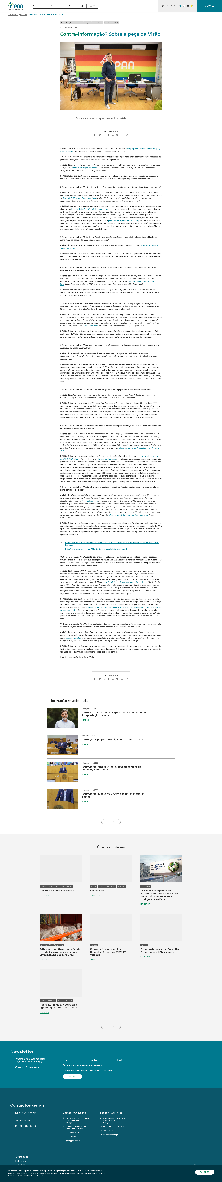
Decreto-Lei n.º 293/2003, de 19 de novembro (91, 209)
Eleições (87, 23)
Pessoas (69, 1001)
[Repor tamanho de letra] (171, 5)
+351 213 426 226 (72, 1133)
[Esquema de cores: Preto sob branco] (184, 6)
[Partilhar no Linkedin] (112, 135)
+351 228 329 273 (110, 1131)
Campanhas (145, 886)
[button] (209, 6)
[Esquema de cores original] (180, 6)
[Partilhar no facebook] (95, 135)
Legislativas (97, 23)
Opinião (51, 886)
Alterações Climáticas (107, 886)
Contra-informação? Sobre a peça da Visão (46, 14)
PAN (50, 945)
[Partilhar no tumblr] (108, 135)
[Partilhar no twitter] (100, 135)
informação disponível (106, 459)
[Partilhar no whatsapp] (104, 135)
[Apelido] (102, 1060)
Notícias (23, 14)
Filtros (95, 6)
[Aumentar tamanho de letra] (175, 5)
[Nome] (76, 1060)
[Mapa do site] (163, 5)
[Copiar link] (126, 135)
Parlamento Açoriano (64, 886)
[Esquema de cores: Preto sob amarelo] (192, 6)
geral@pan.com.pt (27, 1112)
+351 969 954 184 (72, 1137)
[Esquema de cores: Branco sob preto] (188, 6)
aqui (41, 1175)
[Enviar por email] (121, 135)
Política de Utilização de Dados (88, 1065)
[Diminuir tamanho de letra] (168, 5)
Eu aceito (204, 1172)
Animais (44, 945)
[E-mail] (132, 1060)
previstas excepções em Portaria (123, 220)
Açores (43, 886)
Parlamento (58, 945)
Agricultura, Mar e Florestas (71, 23)
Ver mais (85, 720)
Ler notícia (44, 895)
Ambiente (121, 886)
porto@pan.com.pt (110, 1135)
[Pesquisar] (82, 6)
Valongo (94, 945)
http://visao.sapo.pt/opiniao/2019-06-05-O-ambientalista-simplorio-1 (96, 549)
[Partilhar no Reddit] (117, 135)
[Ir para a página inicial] (15, 5)
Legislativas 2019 (111, 23)
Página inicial (13, 14)
